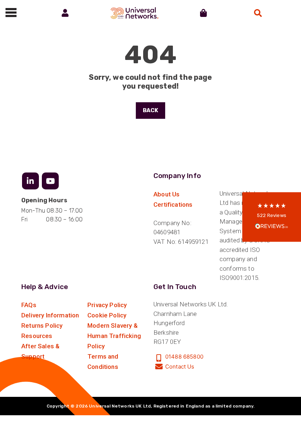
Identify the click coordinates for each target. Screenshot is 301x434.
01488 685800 (184, 356)
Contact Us (180, 366)
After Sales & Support (40, 351)
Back (151, 110)
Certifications (172, 204)
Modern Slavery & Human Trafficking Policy (114, 336)
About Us (166, 194)
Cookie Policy (106, 315)
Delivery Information (50, 315)
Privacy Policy (107, 305)
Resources (36, 335)
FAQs (28, 305)
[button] (271, 217)
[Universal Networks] (134, 13)
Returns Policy (41, 325)
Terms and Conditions (103, 361)
